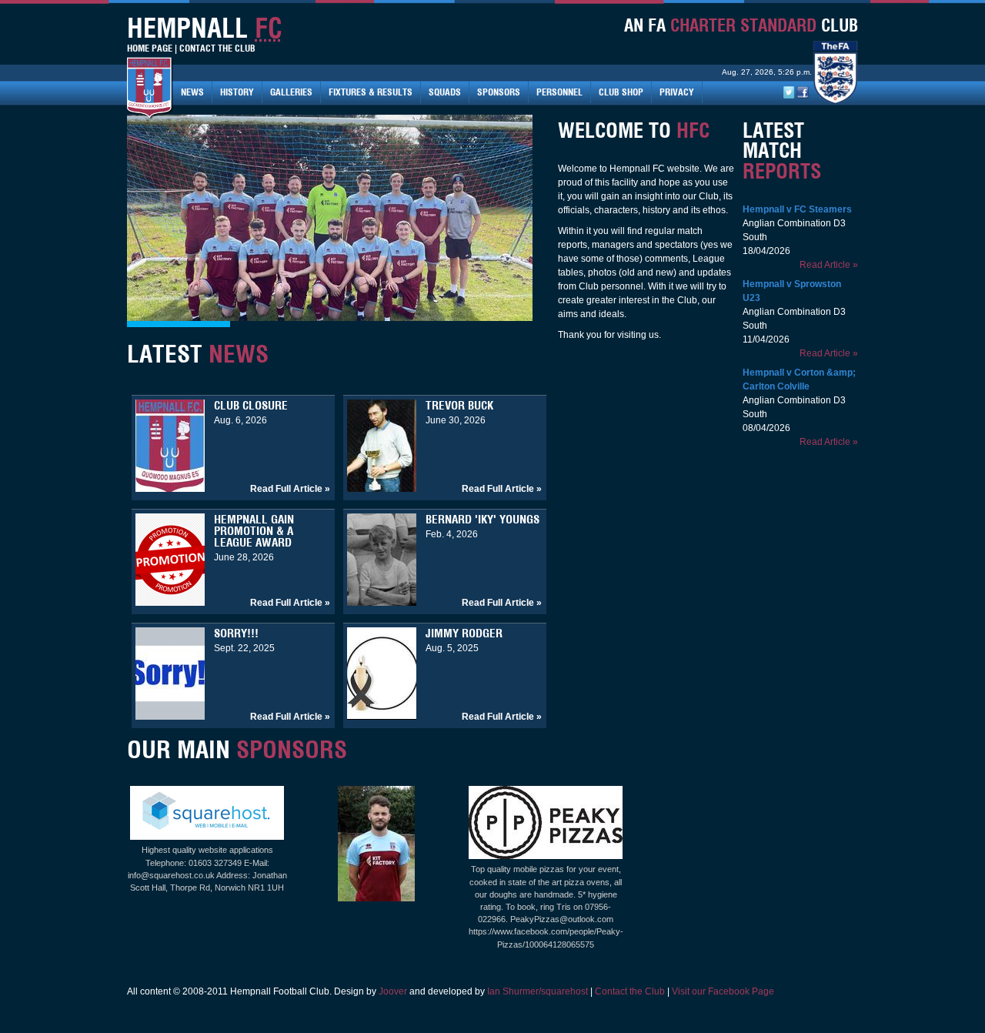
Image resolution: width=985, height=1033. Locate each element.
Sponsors (498, 92)
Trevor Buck (459, 405)
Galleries (291, 92)
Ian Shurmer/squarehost (537, 991)
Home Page (149, 48)
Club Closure (251, 405)
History (237, 92)
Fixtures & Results (370, 92)
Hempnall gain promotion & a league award (254, 531)
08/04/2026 (766, 428)
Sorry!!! (236, 633)
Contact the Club (630, 991)
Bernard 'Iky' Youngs (482, 519)
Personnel (559, 92)
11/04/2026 (766, 339)
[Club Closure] (170, 488)
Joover (393, 991)
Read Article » (829, 264)
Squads (445, 92)
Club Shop (621, 92)
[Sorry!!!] (170, 716)
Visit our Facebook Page (723, 991)
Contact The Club (217, 48)
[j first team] (376, 898)
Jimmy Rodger (464, 633)
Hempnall (763, 209)
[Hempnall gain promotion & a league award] (170, 602)
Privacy (676, 92)
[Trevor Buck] (381, 488)
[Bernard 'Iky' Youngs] (381, 602)
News (192, 92)
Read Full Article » (290, 488)
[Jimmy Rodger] (381, 716)
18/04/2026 (766, 251)
